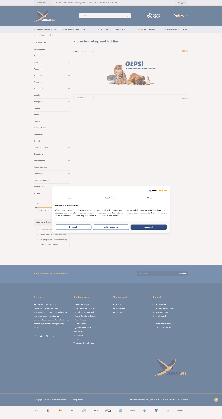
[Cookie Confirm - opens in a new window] (157, 190)
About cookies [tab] (111, 198)
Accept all (148, 227)
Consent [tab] (71, 198)
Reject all (73, 227)
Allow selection (111, 227)
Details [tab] (150, 198)
